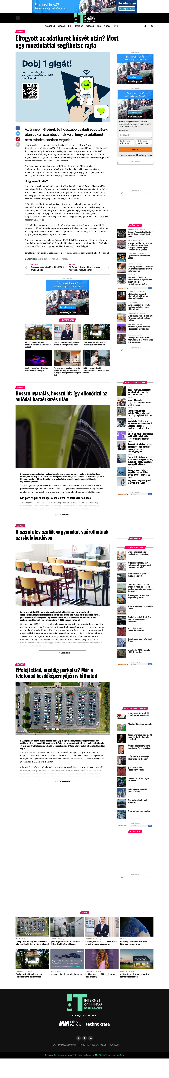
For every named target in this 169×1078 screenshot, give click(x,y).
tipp (58, 259)
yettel (65, 259)
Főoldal (53, 1045)
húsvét (52, 259)
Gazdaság (61, 26)
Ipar (69, 26)
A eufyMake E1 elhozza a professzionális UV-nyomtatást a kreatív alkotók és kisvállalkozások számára (140, 424)
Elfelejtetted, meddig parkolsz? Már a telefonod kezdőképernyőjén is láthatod (140, 413)
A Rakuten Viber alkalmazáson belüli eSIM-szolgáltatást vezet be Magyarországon (140, 436)
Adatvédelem (114, 1045)
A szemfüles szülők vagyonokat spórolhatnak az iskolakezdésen (139, 402)
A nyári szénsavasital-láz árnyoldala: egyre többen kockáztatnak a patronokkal (139, 472)
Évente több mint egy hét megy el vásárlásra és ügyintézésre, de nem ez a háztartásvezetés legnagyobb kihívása (140, 460)
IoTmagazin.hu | (51, 1055)
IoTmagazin (56, 252)
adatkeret (43, 259)
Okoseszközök (50, 26)
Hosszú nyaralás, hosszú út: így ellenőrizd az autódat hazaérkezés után (139, 392)
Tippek (115, 26)
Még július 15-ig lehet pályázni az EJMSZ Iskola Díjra (140, 481)
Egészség (107, 26)
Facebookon (100, 252)
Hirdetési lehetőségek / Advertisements (93, 1045)
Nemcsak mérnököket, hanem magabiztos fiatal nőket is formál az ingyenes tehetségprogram (140, 448)
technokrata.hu (118, 1055)
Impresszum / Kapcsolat (67, 1045)
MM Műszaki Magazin (103, 1055)
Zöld (99, 26)
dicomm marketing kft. (65, 1055)
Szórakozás (78, 26)
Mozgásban (90, 26)
